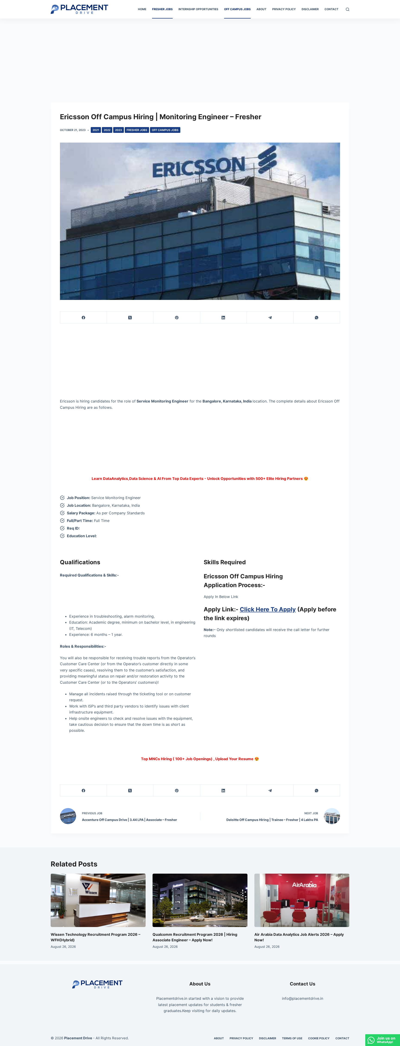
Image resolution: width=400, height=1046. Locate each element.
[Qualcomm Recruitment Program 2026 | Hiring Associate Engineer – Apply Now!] (200, 900)
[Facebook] (83, 317)
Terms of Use (292, 1038)
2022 (107, 130)
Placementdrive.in (171, 998)
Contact (331, 9)
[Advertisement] (200, 52)
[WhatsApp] (317, 317)
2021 (96, 130)
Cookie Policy (319, 1038)
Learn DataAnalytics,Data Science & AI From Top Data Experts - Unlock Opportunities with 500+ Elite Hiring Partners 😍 (200, 478)
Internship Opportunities (198, 9)
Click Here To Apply (268, 609)
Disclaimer (310, 9)
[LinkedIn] (223, 317)
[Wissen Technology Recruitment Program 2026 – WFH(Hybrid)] (98, 900)
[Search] (347, 9)
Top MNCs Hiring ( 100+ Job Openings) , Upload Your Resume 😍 (200, 758)
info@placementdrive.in (302, 998)
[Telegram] (270, 317)
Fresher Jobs (162, 9)
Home (142, 9)
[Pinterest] (176, 317)
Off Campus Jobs (237, 9)
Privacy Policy (284, 9)
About (261, 9)
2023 (118, 130)
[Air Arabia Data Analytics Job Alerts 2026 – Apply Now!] (301, 900)
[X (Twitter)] (130, 317)
